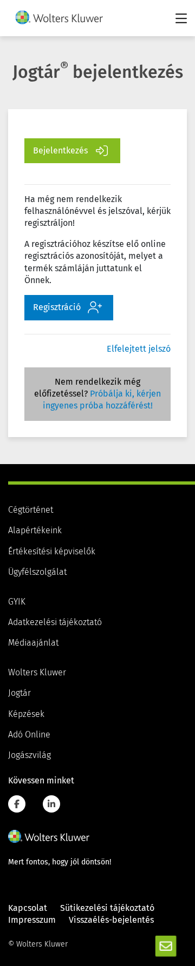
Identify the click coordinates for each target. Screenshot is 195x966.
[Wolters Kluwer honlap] (48, 836)
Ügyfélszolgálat (37, 572)
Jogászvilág (29, 755)
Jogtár (19, 693)
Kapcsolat (27, 908)
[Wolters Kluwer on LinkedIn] (51, 804)
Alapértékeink (35, 530)
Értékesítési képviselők (51, 551)
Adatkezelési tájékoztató (55, 622)
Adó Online (29, 734)
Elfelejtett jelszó (139, 349)
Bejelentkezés (60, 150)
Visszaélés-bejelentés (111, 920)
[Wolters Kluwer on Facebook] (16, 804)
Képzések (26, 714)
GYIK (16, 602)
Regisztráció (57, 307)
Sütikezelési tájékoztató (107, 908)
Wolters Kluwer (37, 672)
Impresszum (32, 920)
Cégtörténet (30, 510)
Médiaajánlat (33, 643)
